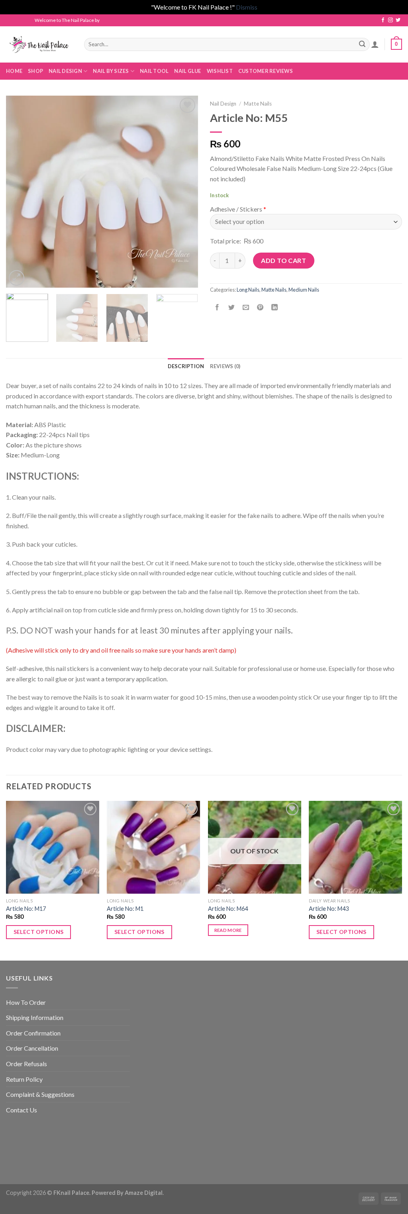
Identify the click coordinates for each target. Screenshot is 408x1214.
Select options (39, 931)
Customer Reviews (265, 71)
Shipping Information (34, 1017)
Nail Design (223, 103)
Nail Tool (154, 71)
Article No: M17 (26, 908)
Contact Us (21, 1110)
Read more (228, 930)
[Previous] (20, 191)
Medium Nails (303, 289)
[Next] (184, 191)
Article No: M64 (228, 908)
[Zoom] (16, 278)
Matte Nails (258, 103)
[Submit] (362, 44)
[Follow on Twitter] (398, 20)
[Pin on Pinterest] (260, 307)
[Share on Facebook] (217, 307)
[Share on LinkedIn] (274, 307)
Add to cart (283, 260)
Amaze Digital (144, 1192)
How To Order (26, 1002)
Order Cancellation (32, 1048)
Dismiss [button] (246, 7)
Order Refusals (26, 1063)
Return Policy (24, 1079)
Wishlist (220, 71)
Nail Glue (187, 71)
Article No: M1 (125, 908)
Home (14, 71)
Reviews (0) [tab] (225, 366)
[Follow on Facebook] (383, 20)
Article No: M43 (329, 908)
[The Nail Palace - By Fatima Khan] (39, 44)
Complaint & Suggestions (40, 1094)
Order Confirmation (33, 1033)
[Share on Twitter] (231, 307)
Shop (35, 71)
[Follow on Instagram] (390, 20)
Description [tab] (186, 366)
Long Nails (248, 289)
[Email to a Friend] (246, 307)
